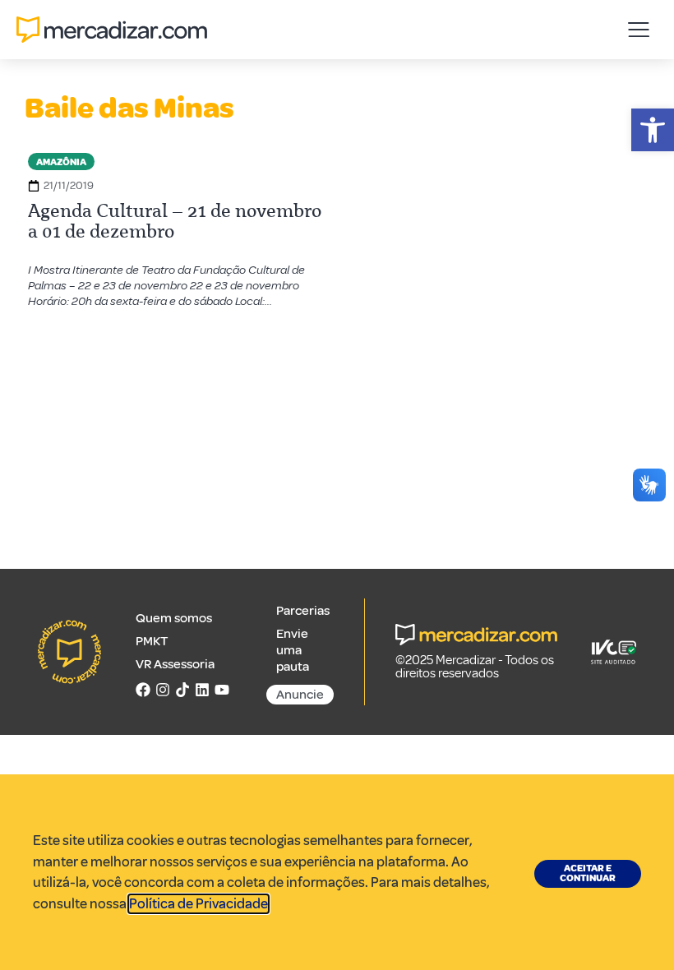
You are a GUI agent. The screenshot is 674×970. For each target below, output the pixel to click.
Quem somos (174, 618)
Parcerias (303, 611)
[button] (652, 130)
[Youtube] (222, 689)
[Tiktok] (182, 689)
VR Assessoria (175, 664)
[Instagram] (162, 689)
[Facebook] (143, 689)
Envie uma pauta (292, 650)
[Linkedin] (202, 689)
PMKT (152, 641)
